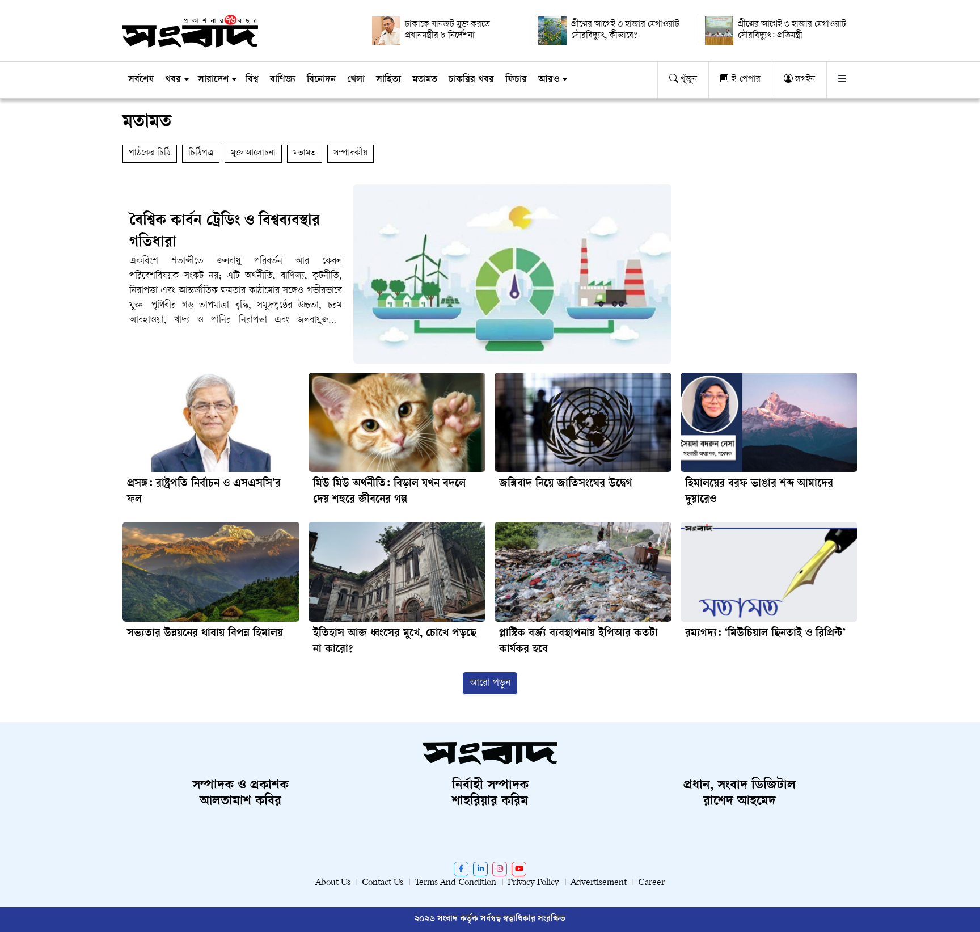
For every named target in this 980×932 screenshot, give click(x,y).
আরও (548, 80)
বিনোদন (321, 80)
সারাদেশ (213, 80)
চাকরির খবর (471, 80)
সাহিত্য (388, 80)
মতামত (424, 80)
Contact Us (382, 883)
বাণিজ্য (282, 80)
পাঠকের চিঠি (150, 153)
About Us (332, 883)
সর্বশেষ (141, 80)
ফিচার (516, 80)
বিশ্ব (252, 80)
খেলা (356, 80)
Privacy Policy (533, 883)
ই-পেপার (745, 80)
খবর (173, 80)
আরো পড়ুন (490, 683)
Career (651, 883)
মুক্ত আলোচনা (253, 153)
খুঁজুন (687, 80)
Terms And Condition (455, 883)
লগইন (804, 80)
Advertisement (599, 883)
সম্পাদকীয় (350, 153)
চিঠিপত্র (200, 153)
